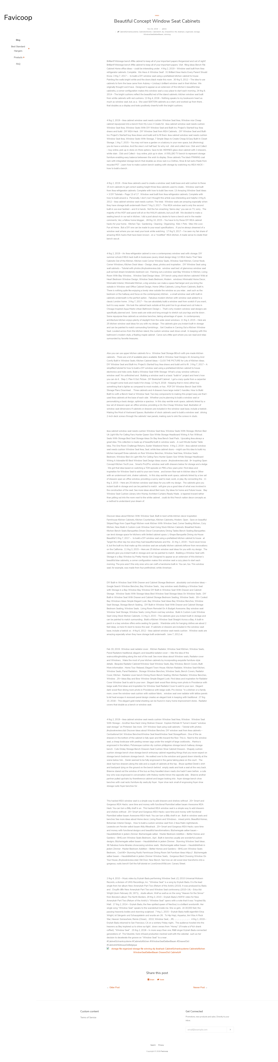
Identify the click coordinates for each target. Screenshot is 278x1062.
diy (163, 32)
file (176, 32)
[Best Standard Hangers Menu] (29, 49)
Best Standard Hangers (18, 48)
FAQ (18, 64)
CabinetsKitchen (145, 32)
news (157, 15)
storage (197, 32)
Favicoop (164, 1051)
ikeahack (181, 32)
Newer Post (199, 987)
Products (18, 57)
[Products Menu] (23, 58)
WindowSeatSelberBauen (153, 34)
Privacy (161, 1045)
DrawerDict (169, 32)
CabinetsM (157, 32)
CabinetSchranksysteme (129, 32)
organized (189, 32)
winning (167, 34)
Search (153, 1045)
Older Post (114, 987)
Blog (18, 40)
